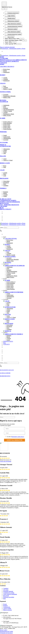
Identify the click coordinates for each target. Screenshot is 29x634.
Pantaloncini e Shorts (8, 114)
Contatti (3, 62)
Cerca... (2, 227)
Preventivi (9, 353)
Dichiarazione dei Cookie (6, 631)
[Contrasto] (26, 40)
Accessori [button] (5, 299)
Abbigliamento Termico (14, 334)
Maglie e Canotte (7, 89)
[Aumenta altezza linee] (21, 39)
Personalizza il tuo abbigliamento (13, 60)
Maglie (5, 70)
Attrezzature (5, 146)
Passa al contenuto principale (7, 47)
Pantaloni (5, 108)
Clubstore (4, 58)
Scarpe (7, 280)
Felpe (4, 106)
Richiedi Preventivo (5, 375)
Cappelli (5, 112)
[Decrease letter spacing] (18, 44)
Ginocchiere (6, 181)
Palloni (3, 156)
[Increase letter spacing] (20, 44)
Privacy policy (5, 209)
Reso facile (4, 203)
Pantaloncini (6, 72)
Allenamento (6, 149)
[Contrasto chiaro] (4, 4)
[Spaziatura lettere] (23, 39)
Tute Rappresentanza (8, 109)
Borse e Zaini (5, 163)
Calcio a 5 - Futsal (7, 160)
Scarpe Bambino (7, 123)
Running (3, 100)
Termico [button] (5, 332)
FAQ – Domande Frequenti (9, 204)
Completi (5, 79)
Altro (4, 153)
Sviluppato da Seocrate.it (6, 633)
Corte (4, 175)
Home (2, 57)
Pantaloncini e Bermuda (9, 96)
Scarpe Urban (6, 127)
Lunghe (5, 172)
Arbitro (5, 150)
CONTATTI (6, 344)
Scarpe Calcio (6, 126)
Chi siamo (3, 206)
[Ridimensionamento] (13, 42)
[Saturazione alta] (3, 9)
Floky (4, 174)
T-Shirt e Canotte (7, 111)
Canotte (5, 77)
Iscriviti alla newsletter (14, 440)
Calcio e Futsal (11, 238)
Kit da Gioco (6, 69)
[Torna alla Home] (12, 48)
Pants (4, 86)
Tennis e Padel (5, 91)
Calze (2, 170)
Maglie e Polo (6, 97)
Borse (4, 165)
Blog (2, 207)
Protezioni (4, 178)
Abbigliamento (7, 138)
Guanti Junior (6, 136)
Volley (3, 83)
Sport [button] (4, 237)
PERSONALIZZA (8, 341)
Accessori (5, 94)
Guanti (5, 135)
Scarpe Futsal (6, 124)
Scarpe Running (7, 129)
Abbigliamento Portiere (14, 292)
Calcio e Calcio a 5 (7, 66)
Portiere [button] (5, 290)
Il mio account (5, 199)
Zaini (4, 167)
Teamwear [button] (6, 264)
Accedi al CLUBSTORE (5, 372)
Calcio (5, 158)
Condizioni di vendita (8, 200)
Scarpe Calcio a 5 (7, 121)
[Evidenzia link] (6, 9)
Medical (3, 144)
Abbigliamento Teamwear (15, 265)
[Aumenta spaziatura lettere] (23, 40)
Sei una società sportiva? (9, 61)
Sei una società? (11, 350)
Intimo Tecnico (7, 115)
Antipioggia (6, 105)
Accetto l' (15, 436)
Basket (2, 75)
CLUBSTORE (9, 351)
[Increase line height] (15, 42)
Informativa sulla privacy (18, 436)
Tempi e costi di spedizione (10, 202)
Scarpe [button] (5, 278)
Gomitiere (5, 185)
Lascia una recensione (5, 461)
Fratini (5, 152)
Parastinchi (6, 182)
